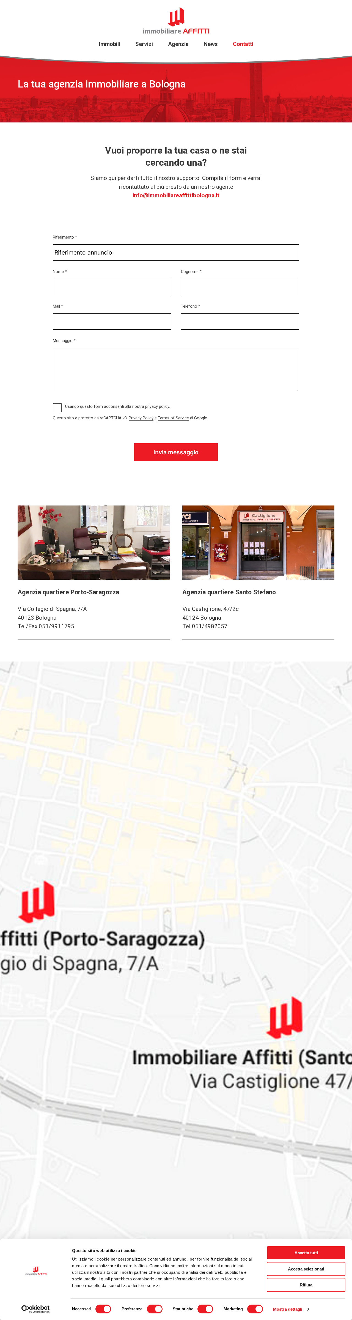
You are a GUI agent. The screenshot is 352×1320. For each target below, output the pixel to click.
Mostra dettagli (287, 1309)
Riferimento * (65, 237)
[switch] (155, 1309)
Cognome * (191, 271)
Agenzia (178, 44)
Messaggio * (64, 340)
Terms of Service (173, 418)
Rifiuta (306, 1285)
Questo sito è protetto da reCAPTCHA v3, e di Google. (130, 418)
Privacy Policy (141, 418)
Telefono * (190, 306)
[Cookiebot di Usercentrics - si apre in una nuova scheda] (36, 1309)
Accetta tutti (306, 1252)
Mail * (58, 306)
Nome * (60, 271)
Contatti (243, 44)
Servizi (144, 44)
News (211, 44)
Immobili (109, 44)
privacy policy (157, 406)
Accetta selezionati (306, 1269)
